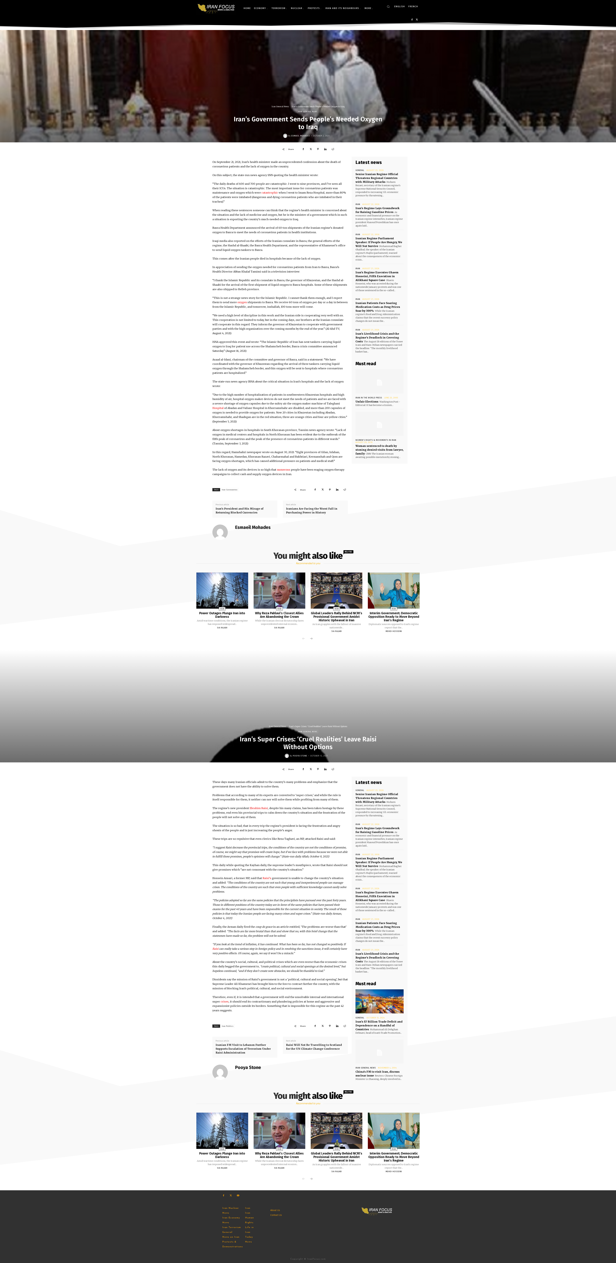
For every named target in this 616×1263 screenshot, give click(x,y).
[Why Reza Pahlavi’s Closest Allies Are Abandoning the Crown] (279, 591)
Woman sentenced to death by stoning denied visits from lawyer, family (379, 449)
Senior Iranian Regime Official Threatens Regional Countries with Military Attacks (376, 178)
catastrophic (269, 192)
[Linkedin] (325, 149)
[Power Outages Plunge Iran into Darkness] (222, 591)
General (359, 170)
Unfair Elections (366, 401)
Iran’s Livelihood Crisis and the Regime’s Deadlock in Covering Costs (377, 337)
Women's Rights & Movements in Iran (375, 440)
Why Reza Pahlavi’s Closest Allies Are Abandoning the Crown (279, 615)
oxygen (242, 302)
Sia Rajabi (222, 628)
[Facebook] (412, 19)
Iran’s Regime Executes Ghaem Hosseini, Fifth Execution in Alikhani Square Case (376, 276)
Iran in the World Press (368, 398)
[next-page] (311, 638)
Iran (357, 204)
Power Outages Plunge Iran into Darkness (222, 615)
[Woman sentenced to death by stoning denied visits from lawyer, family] (379, 424)
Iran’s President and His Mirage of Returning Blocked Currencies (239, 510)
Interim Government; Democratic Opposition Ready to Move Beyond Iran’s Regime (393, 616)
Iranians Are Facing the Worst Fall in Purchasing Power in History (311, 510)
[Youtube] (238, 1195)
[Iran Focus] (216, 8)
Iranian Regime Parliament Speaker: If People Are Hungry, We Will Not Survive (378, 242)
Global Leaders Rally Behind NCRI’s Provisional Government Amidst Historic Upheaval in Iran (336, 616)
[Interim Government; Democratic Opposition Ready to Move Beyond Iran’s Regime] (393, 591)
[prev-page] (303, 638)
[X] (417, 19)
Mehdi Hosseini (394, 631)
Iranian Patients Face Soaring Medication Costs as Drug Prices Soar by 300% (377, 306)
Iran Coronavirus (229, 490)
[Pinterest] (318, 149)
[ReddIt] (332, 149)
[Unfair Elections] (379, 381)
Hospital (218, 408)
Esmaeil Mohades (300, 136)
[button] (388, 6)
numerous (283, 469)
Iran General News (280, 106)
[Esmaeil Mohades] (285, 136)
